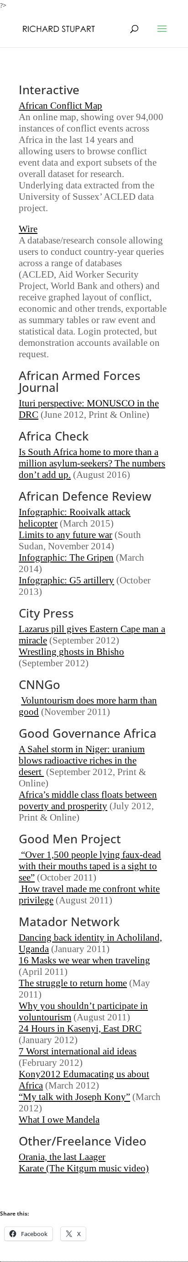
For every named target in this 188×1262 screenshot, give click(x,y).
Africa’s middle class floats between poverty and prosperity (88, 800)
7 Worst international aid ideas (77, 1051)
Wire (28, 228)
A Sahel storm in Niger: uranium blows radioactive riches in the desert (82, 760)
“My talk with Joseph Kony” (74, 1096)
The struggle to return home (73, 983)
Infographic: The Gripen (66, 557)
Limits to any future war (65, 534)
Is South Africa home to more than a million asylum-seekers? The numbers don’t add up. (92, 463)
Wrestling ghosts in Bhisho (71, 651)
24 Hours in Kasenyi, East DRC (80, 1028)
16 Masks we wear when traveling (84, 960)
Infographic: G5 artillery (66, 580)
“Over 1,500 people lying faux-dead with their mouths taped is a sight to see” (90, 866)
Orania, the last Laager (62, 1156)
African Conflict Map (60, 105)
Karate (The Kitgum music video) (84, 1168)
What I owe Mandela (59, 1119)
